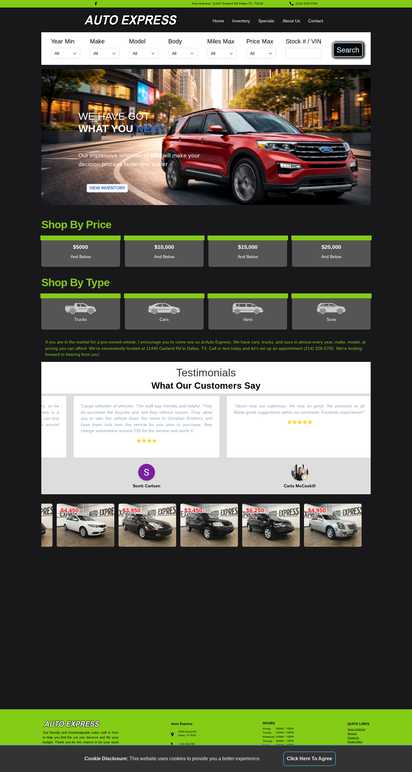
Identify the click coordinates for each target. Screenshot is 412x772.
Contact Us (353, 737)
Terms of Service (356, 729)
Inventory (241, 21)
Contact (315, 21)
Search (348, 49)
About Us (291, 21)
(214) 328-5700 (306, 3)
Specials (266, 21)
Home (218, 21)
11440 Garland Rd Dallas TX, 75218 (237, 3)
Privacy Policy (354, 741)
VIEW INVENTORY (107, 188)
